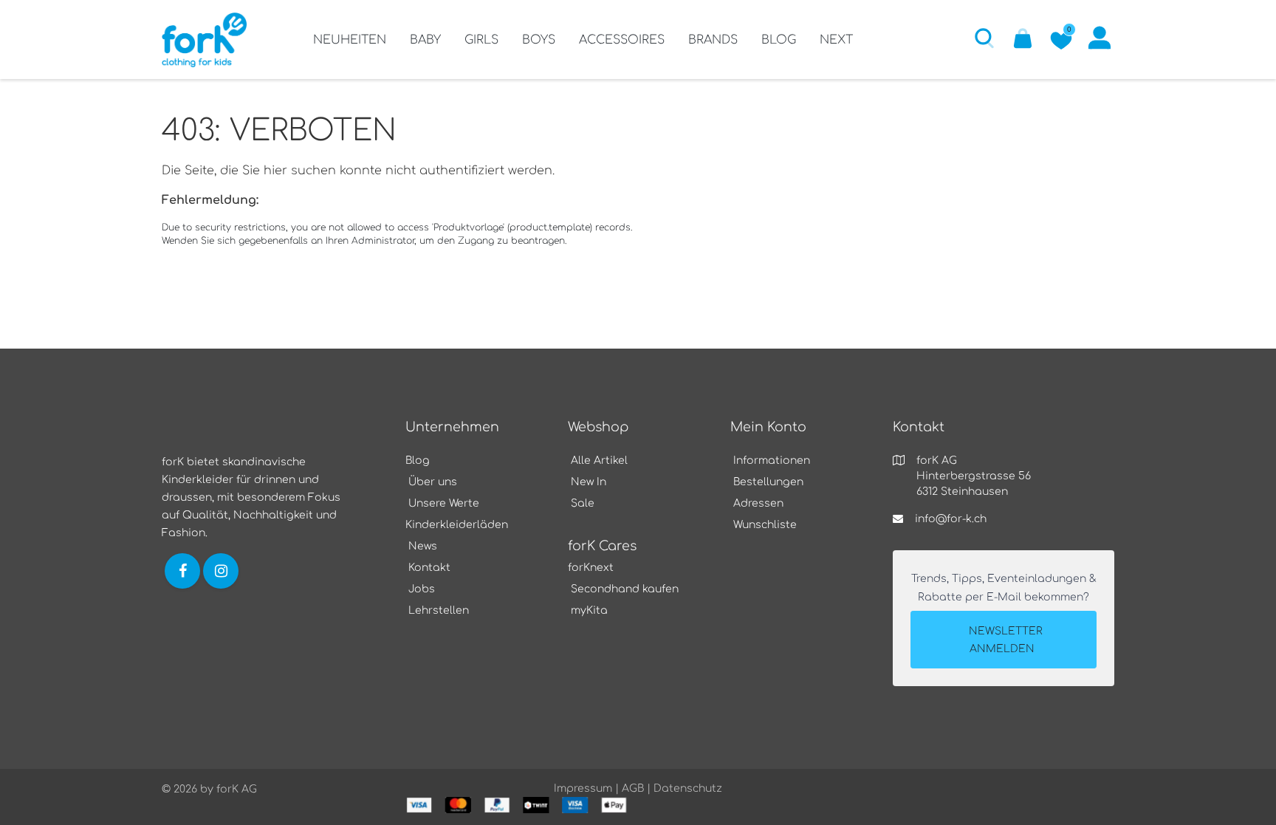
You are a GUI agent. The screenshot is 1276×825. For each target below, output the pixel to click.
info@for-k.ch (951, 518)
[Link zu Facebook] (182, 570)
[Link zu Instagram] (222, 570)
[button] (984, 37)
